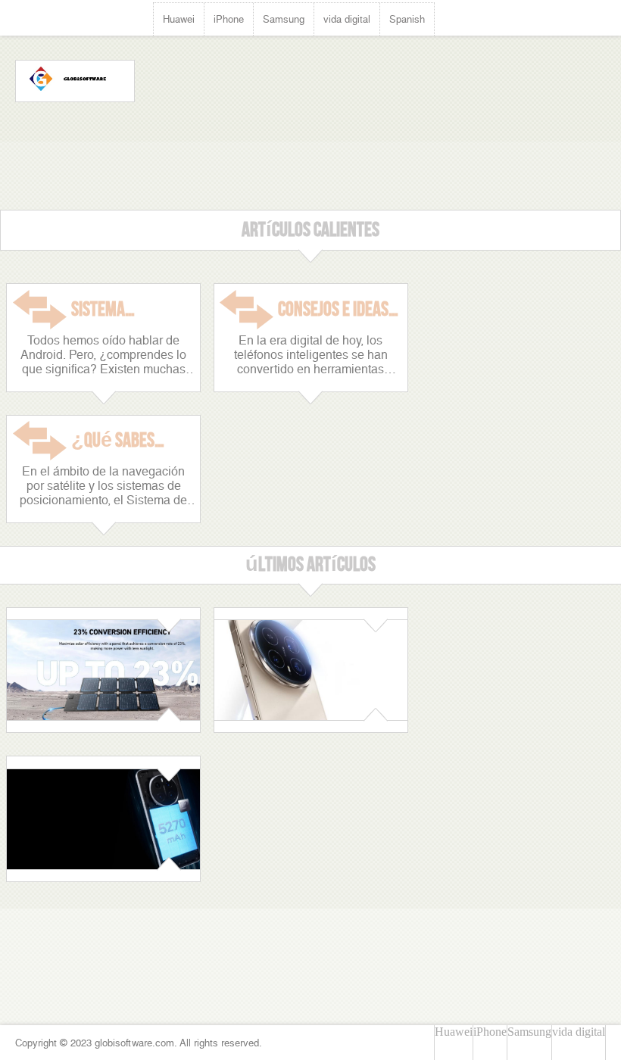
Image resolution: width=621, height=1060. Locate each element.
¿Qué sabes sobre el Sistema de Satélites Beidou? (128, 441)
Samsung (283, 19)
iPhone (229, 19)
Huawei (179, 19)
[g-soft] (75, 81)
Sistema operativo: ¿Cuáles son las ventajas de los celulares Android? (129, 310)
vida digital (346, 19)
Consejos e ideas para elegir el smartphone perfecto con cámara (333, 310)
